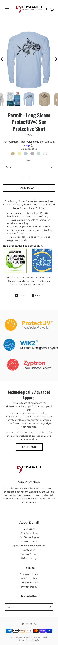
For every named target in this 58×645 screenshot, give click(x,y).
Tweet (22, 295)
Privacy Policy (29, 586)
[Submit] (49, 607)
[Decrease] (23, 177)
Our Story (29, 528)
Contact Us (29, 549)
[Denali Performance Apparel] (29, 10)
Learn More (29, 446)
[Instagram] (31, 624)
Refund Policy (29, 578)
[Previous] (3, 59)
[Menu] (6, 9)
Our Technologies (29, 537)
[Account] (45, 9)
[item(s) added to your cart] (52, 9)
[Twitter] (22, 624)
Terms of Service (29, 554)
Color (29, 148)
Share (38, 295)
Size (29, 160)
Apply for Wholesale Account (29, 545)
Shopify (35, 640)
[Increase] (34, 177)
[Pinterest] (35, 624)
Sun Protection (29, 533)
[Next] (55, 59)
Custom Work (29, 541)
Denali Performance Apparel (33, 637)
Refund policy (29, 558)
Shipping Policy (29, 574)
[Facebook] (27, 624)
